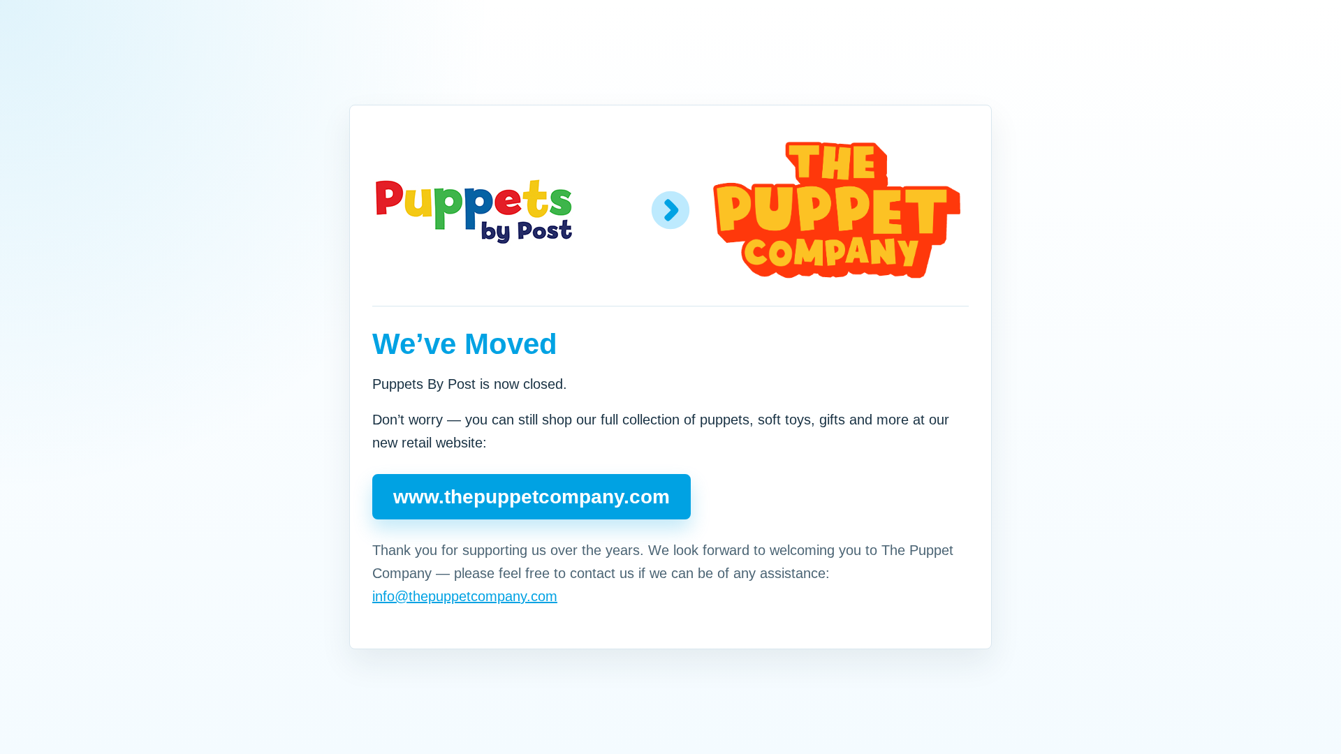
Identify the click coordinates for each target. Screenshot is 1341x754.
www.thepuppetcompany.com (531, 497)
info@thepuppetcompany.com (464, 596)
